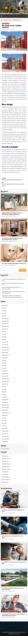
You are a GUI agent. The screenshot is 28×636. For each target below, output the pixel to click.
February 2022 (5, 431)
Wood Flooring (5, 482)
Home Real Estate (6, 466)
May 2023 (4, 391)
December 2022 (5, 404)
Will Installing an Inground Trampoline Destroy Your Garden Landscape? (13, 292)
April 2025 (4, 339)
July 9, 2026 (12, 539)
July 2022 (4, 418)
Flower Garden (5, 456)
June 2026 (4, 310)
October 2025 (5, 323)
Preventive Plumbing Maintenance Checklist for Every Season (14, 279)
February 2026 (5, 318)
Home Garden (5, 461)
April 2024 (4, 368)
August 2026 (5, 305)
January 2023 (5, 402)
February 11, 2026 (13, 216)
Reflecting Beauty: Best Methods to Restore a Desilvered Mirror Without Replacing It (12, 213)
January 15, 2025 (12, 265)
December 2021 (5, 436)
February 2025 (5, 342)
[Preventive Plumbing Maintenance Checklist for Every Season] (14, 499)
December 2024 (5, 347)
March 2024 (4, 370)
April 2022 (4, 425)
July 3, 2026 (12, 565)
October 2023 (5, 384)
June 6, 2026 (12, 617)
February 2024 (5, 373)
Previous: (12, 179)
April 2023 (4, 394)
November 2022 (5, 407)
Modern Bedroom (6, 477)
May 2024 (4, 365)
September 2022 (5, 412)
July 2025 (4, 331)
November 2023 (5, 381)
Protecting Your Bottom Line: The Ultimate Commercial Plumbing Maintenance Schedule (12, 296)
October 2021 (5, 441)
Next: (13, 184)
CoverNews (10, 633)
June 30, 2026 (12, 591)
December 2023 (5, 378)
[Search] (26, 16)
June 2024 (4, 363)
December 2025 (5, 321)
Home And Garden (5, 448)
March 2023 (4, 397)
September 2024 (5, 355)
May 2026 (4, 313)
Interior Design (5, 471)
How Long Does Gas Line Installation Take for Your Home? (13, 284)
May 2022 (4, 423)
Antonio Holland (6, 29)
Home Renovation (6, 469)
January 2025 (5, 344)
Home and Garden (6, 458)
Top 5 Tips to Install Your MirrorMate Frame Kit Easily (14, 263)
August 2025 (5, 329)
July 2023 (4, 386)
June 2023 (4, 389)
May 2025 (4, 336)
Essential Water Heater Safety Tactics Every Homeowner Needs (11, 288)
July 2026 (4, 308)
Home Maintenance (6, 463)
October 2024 (5, 352)
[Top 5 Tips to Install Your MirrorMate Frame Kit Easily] (14, 253)
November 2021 (5, 439)
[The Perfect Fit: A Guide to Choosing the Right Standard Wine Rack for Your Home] (14, 227)
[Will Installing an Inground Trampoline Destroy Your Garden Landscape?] (14, 577)
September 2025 (5, 326)
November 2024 (5, 349)
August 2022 (5, 415)
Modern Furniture (5, 23)
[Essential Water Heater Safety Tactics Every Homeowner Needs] (14, 551)
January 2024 (5, 376)
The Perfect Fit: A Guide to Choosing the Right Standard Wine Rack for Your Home (12, 238)
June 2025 (4, 334)
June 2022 (4, 420)
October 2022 (5, 410)
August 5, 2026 (12, 512)
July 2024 (4, 360)
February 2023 (5, 399)
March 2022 (4, 428)
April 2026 (4, 315)
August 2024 (5, 357)
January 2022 (5, 433)
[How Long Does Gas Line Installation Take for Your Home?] (14, 525)
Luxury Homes (5, 474)
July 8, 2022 (12, 29)
